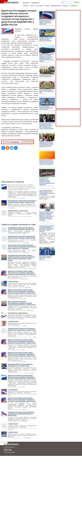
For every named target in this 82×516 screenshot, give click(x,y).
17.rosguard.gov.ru (8, 34)
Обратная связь (8, 449)
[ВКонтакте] (3, 148)
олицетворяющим (32, 39)
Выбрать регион (8, 450)
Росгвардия (15, 142)
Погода (46, 6)
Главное (26, 6)
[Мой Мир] (16, 148)
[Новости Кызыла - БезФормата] (9, 2)
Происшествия (56, 6)
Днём (15, 39)
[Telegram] (12, 148)
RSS (14, 452)
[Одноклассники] (7, 148)
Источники (39, 6)
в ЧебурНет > (73, 6)
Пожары (65, 6)
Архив (32, 6)
